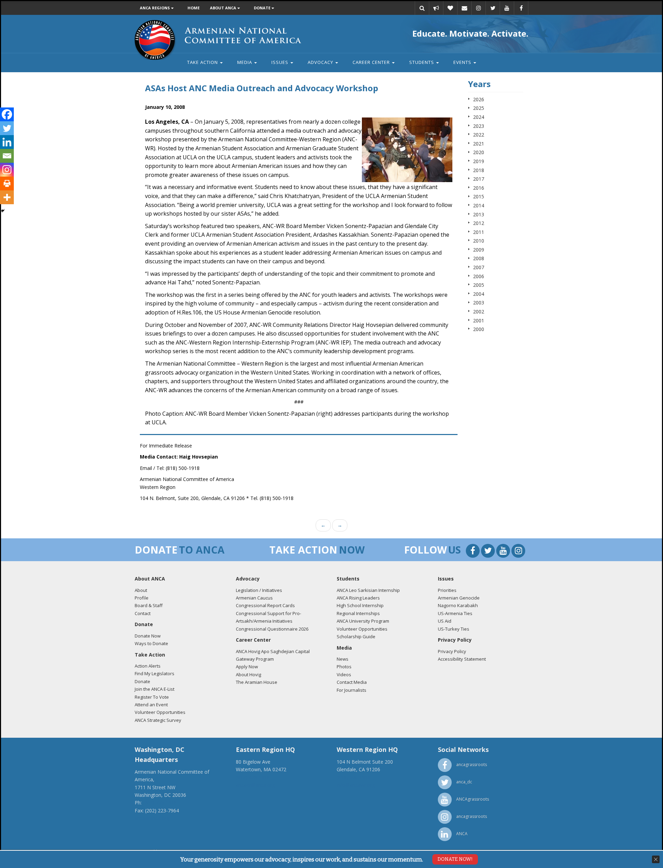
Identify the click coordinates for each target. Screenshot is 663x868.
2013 (478, 214)
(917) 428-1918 (253, 777)
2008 (478, 258)
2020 (478, 152)
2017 (478, 179)
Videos (344, 674)
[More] (7, 197)
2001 (478, 320)
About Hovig (248, 674)
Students (422, 62)
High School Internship (360, 605)
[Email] (464, 8)
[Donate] (450, 8)
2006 (478, 276)
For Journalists (351, 690)
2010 (478, 240)
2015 (478, 196)
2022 (478, 134)
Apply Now (247, 666)
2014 (478, 205)
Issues (280, 62)
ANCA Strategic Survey (158, 720)
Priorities (447, 590)
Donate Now (148, 636)
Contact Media (352, 682)
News (342, 659)
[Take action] (436, 8)
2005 (478, 285)
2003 (478, 302)
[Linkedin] (7, 142)
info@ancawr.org (356, 785)
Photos (344, 666)
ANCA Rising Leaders (358, 598)
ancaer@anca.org (255, 785)
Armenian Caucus (254, 598)
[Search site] (422, 8)
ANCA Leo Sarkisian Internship (368, 590)
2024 (478, 117)
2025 (478, 108)
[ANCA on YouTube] (507, 8)
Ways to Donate (151, 643)
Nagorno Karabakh (458, 605)
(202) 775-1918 (160, 802)
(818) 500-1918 (354, 777)
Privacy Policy (452, 651)
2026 (478, 99)
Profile (141, 598)
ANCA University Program (363, 621)
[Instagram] (7, 170)
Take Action (203, 62)
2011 (478, 232)
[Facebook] (7, 114)
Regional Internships (358, 613)
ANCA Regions (155, 7)
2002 (478, 311)
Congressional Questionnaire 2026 (272, 629)
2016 (478, 188)
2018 (478, 170)
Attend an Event (151, 704)
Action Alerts (148, 666)
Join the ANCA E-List (154, 689)
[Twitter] (7, 128)
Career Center (372, 62)
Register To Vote (152, 697)
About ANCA (223, 7)
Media (245, 62)
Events (463, 62)
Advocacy (321, 62)
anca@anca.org (152, 818)
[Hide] (3, 211)
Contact (143, 613)
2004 (478, 294)
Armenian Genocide (459, 598)
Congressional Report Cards (265, 605)
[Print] (7, 183)
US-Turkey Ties (453, 629)
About (141, 590)
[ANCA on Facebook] (521, 8)
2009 (478, 249)
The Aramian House (256, 682)
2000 (478, 329)
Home (194, 7)
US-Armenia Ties (455, 613)
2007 (478, 267)
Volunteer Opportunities (160, 712)
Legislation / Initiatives (259, 590)
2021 (478, 143)
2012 (478, 223)
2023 (478, 126)
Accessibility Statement (462, 659)
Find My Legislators (154, 673)
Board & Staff (149, 605)
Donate (262, 7)
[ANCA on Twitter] (493, 8)
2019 (478, 161)
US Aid (444, 621)
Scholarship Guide (356, 636)
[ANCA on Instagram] (478, 8)
